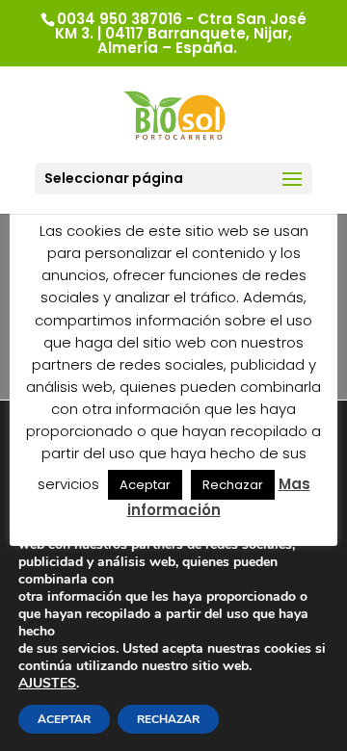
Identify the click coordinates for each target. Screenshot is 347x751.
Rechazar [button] (232, 485)
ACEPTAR (64, 719)
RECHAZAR (168, 719)
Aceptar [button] (145, 485)
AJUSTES (47, 683)
